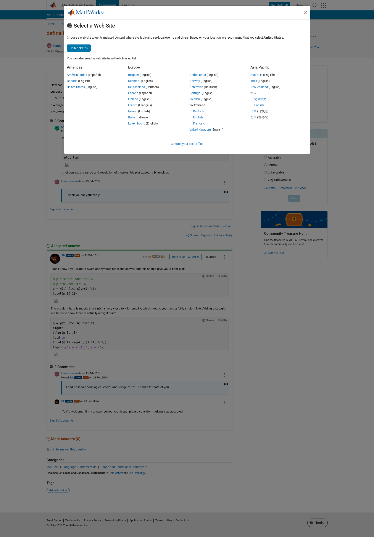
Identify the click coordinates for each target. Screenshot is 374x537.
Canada (72, 81)
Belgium (133, 75)
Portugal (195, 93)
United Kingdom (200, 129)
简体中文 (260, 99)
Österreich (196, 87)
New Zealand (259, 87)
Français (199, 123)
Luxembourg (136, 123)
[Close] (306, 12)
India (253, 81)
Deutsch (198, 111)
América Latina (77, 75)
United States (76, 87)
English (198, 117)
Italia (131, 117)
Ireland (132, 111)
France (132, 105)
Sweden (194, 99)
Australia (256, 75)
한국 (253, 117)
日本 (253, 111)
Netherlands (197, 75)
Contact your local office (187, 144)
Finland (133, 99)
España (133, 93)
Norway (194, 81)
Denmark (134, 81)
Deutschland (136, 87)
